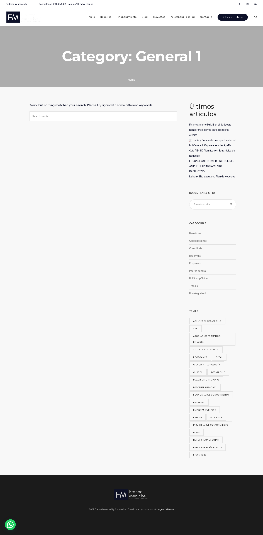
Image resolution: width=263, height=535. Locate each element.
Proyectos (159, 16)
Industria (216, 417)
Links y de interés (232, 17)
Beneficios (195, 233)
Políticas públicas (199, 278)
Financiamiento (127, 16)
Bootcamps (200, 357)
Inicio (91, 16)
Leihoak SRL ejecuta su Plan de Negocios (212, 176)
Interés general (197, 270)
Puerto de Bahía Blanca (207, 447)
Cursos (198, 372)
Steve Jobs (199, 455)
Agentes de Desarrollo (207, 321)
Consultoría (195, 248)
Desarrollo (195, 255)
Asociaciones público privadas (207, 339)
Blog (145, 16)
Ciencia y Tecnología (206, 364)
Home (131, 79)
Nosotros (105, 16)
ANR (195, 328)
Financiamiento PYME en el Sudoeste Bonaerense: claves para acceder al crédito (210, 129)
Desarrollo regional (206, 379)
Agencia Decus (166, 509)
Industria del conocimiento (210, 424)
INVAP (196, 432)
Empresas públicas (204, 409)
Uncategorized (197, 293)
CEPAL (219, 357)
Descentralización (205, 387)
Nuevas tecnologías (206, 439)
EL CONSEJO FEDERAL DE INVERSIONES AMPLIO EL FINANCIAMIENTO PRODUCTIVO (211, 166)
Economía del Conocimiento (211, 394)
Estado (197, 417)
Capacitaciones (198, 240)
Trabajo (193, 286)
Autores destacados (206, 349)
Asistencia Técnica (183, 16)
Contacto (206, 16)
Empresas (195, 263)
